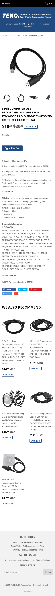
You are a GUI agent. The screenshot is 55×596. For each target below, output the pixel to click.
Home (4, 35)
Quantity (5, 135)
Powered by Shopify (41, 585)
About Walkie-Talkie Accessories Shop (27, 546)
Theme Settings (43, 560)
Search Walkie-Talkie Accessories (27, 542)
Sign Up (48, 572)
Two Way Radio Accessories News (27, 549)
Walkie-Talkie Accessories (21, 585)
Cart (51, 3)
